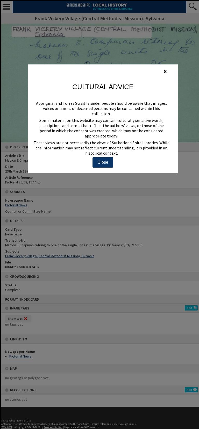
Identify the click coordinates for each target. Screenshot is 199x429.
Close (102, 162)
